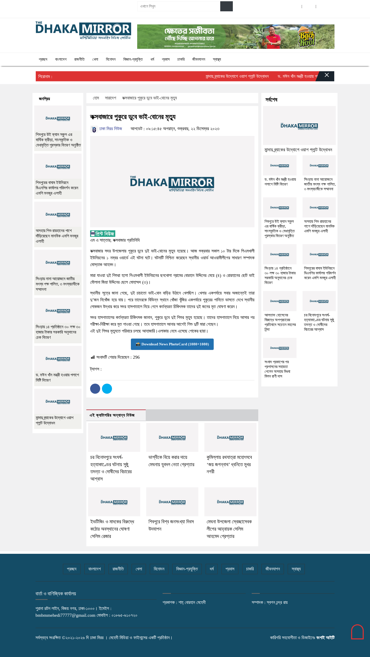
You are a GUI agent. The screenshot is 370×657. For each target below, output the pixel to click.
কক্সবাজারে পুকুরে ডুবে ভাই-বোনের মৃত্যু (149, 97)
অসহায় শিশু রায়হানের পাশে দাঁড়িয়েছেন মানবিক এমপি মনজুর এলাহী (57, 236)
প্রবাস (166, 59)
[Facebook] (95, 389)
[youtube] (322, 6)
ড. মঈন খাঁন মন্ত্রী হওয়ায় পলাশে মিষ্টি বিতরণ (299, 76)
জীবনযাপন (198, 59)
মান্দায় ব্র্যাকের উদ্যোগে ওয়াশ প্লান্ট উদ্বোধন (227, 76)
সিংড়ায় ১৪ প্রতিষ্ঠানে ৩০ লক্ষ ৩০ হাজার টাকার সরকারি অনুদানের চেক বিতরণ (58, 332)
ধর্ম (152, 59)
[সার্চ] (226, 6)
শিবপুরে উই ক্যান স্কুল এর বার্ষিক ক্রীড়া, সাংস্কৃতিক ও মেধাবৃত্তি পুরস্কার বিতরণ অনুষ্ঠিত (58, 140)
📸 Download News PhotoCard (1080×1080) (172, 344)
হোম (96, 97)
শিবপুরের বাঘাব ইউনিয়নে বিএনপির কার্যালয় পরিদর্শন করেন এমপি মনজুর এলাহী (57, 188)
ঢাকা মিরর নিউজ (110, 128)
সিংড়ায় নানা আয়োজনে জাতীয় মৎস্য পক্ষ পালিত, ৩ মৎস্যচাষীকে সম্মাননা (58, 284)
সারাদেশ (110, 97)
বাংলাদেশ (60, 59)
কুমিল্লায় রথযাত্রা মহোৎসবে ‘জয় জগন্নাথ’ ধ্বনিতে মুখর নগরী (229, 464)
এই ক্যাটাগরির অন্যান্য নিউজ (112, 415)
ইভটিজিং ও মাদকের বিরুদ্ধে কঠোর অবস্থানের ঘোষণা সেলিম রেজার (112, 529)
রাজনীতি (79, 59)
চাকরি (180, 59)
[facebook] (294, 6)
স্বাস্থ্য (217, 59)
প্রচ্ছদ (43, 59)
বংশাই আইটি (325, 637)
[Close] (322, 77)
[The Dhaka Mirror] (83, 30)
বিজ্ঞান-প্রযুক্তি (133, 59)
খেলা (95, 59)
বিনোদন (111, 59)
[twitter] (308, 6)
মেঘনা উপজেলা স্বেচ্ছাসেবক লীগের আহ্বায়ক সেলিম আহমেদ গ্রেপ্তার (229, 529)
